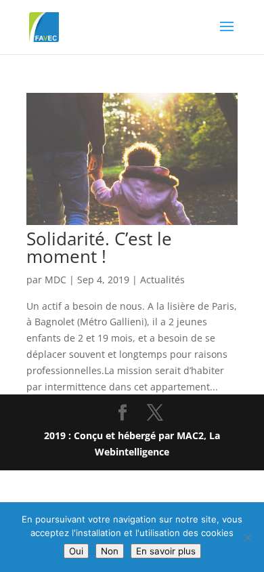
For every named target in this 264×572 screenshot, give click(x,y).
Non (109, 551)
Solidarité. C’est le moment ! (99, 247)
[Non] (247, 537)
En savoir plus (166, 551)
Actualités (162, 279)
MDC (55, 279)
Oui (76, 551)
